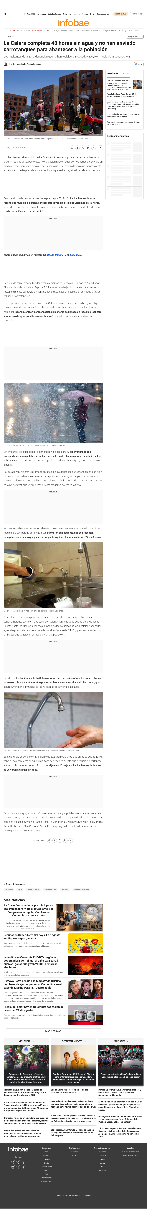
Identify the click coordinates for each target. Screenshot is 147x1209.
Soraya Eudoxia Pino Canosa (64, 31)
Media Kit (102, 1170)
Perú (92, 14)
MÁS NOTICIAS (53, 1031)
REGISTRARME (120, 14)
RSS (46, 1185)
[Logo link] (74, 23)
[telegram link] (18, 1167)
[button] (4, 14)
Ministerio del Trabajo (119, 31)
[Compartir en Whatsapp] (72, 147)
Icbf (77, 31)
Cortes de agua (33, 890)
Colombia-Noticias (81, 890)
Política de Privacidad (130, 1155)
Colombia (67, 14)
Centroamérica (103, 14)
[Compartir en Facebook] (77, 147)
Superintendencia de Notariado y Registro (95, 31)
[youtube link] (13, 1167)
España (76, 14)
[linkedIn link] (23, 1167)
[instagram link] (23, 1162)
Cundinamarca (50, 890)
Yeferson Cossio (134, 31)
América (46, 1152)
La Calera (9, 890)
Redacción (74, 1152)
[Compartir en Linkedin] (88, 147)
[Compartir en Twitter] (83, 147)
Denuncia (65, 890)
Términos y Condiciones (130, 1152)
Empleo (74, 1155)
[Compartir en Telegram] (93, 147)
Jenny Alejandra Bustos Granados (27, 64)
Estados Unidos (54, 14)
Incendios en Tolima (29, 31)
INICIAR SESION (137, 14)
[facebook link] (13, 1162)
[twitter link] (18, 1162)
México (85, 14)
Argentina (42, 14)
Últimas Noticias (46, 1181)
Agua (20, 890)
